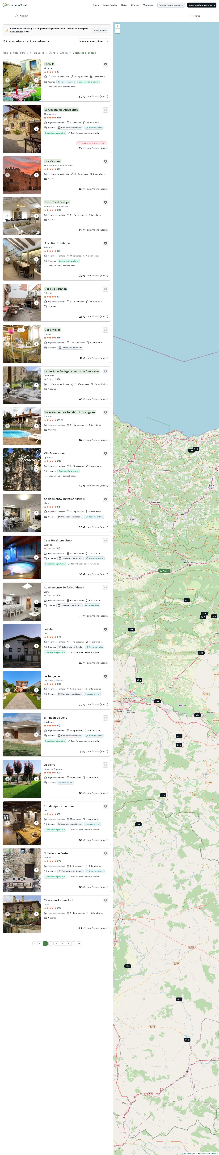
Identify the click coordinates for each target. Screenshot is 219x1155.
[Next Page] (74, 948)
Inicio (96, 5)
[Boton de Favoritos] (105, 64)
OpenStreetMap (211, 1153)
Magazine (148, 5)
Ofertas (135, 5)
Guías (124, 5)
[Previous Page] (40, 948)
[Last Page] (79, 948)
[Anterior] (7, 80)
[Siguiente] (36, 80)
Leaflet (188, 1153)
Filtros (197, 15)
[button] (205, 617)
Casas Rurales (110, 5)
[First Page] (34, 948)
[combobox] (97, 16)
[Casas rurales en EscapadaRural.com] (14, 5)
